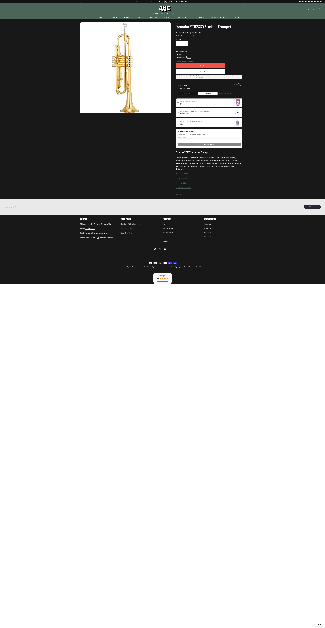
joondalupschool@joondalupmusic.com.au (100, 238)
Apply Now (187, 94)
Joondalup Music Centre (129, 267)
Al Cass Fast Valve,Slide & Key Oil (191, 121)
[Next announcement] (245, 2)
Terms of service (169, 267)
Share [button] (180, 194)
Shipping (186, 36)
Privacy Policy (208, 237)
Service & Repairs (168, 232)
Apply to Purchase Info (225, 94)
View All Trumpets (182, 174)
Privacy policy (159, 267)
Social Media (166, 237)
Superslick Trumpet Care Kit (189, 101)
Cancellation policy (200, 267)
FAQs (164, 224)
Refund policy (150, 267)
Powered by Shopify (140, 267)
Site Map (165, 241)
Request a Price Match (200, 72)
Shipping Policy (208, 228)
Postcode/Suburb (182, 137)
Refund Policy (208, 224)
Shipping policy (178, 267)
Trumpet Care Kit (181, 178)
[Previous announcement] (80, 2)
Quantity (178, 39)
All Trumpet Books (182, 183)
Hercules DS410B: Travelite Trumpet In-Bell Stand (195, 111)
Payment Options (168, 228)
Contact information (189, 267)
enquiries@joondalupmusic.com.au (96, 233)
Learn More (207, 94)
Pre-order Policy (209, 232)
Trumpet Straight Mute (183, 187)
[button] (308, 9)
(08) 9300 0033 (90, 228)
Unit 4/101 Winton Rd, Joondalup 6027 (99, 224)
